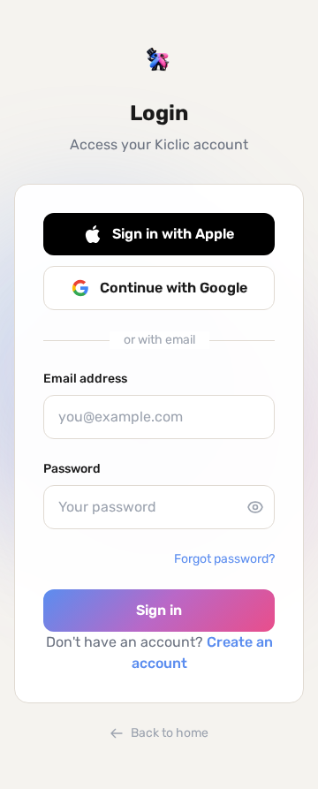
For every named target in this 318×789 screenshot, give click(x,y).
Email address (85, 378)
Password (72, 468)
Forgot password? (224, 558)
